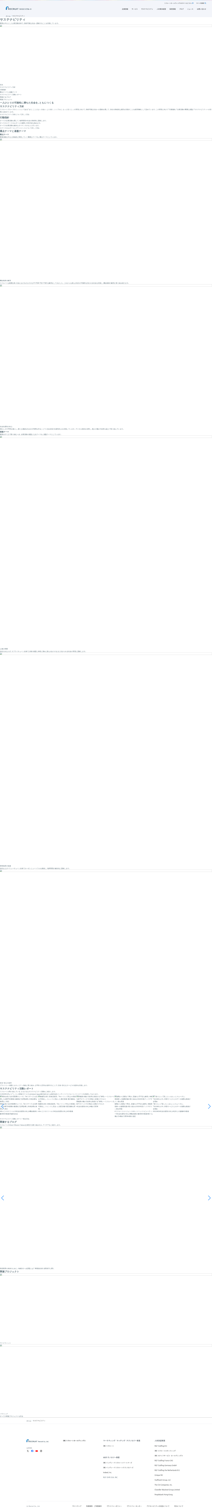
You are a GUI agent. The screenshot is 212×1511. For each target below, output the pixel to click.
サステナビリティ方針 (7, 87)
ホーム (8, 16)
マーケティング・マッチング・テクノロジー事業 (121, 1440)
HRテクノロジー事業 (111, 1457)
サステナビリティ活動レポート (11, 94)
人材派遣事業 (160, 1440)
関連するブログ (5, 97)
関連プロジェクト (6, 99)
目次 (1, 85)
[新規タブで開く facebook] (32, 1451)
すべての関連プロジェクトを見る (11, 1416)
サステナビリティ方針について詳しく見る (14, 114)
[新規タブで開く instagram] (41, 1451)
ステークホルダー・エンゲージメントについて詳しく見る (19, 128)
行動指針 (3, 90)
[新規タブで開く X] (27, 1451)
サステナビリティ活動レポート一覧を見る (14, 1119)
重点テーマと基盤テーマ (8, 92)
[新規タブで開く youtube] (36, 1451)
